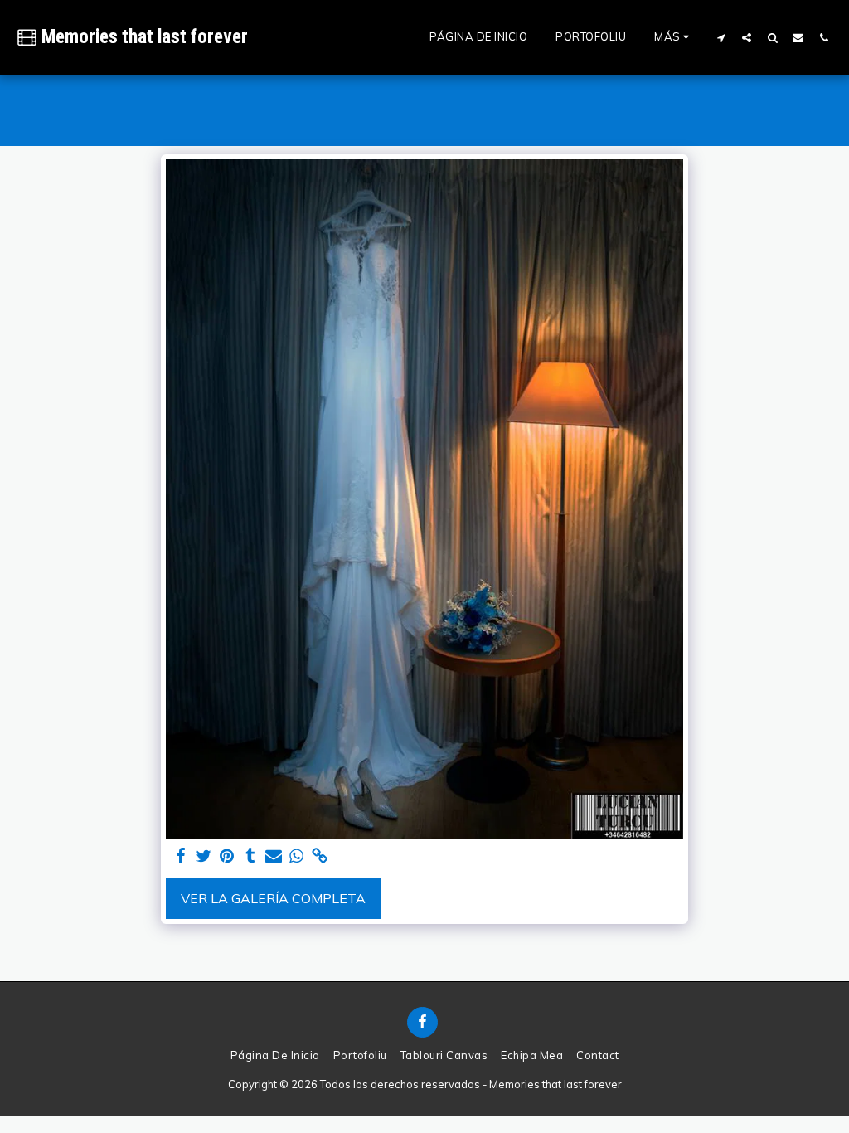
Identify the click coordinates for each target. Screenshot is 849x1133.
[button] (721, 37)
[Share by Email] (273, 856)
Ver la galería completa (273, 898)
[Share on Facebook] (180, 856)
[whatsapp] (297, 856)
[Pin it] (227, 856)
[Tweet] (204, 856)
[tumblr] (250, 856)
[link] (320, 856)
